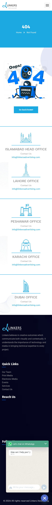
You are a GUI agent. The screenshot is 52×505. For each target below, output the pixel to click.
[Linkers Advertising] (9, 5)
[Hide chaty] (44, 498)
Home (19, 32)
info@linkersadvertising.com (26, 157)
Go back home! (26, 110)
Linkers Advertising (39, 501)
